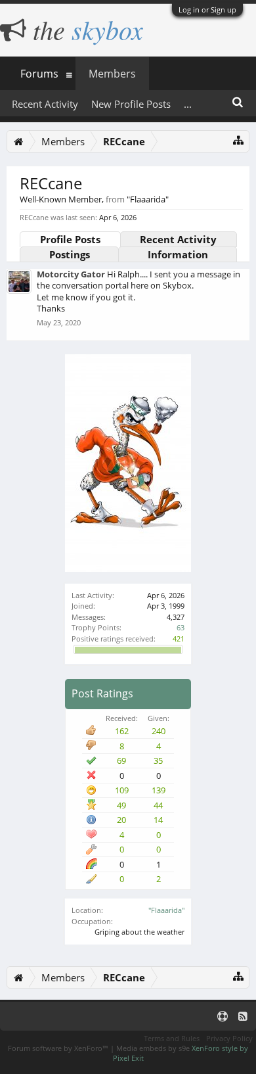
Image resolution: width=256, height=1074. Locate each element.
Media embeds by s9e (153, 1048)
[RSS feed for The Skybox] (243, 1016)
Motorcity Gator (71, 274)
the (84, 29)
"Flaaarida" (166, 910)
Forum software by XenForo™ (59, 1048)
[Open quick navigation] (238, 139)
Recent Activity (178, 239)
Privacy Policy (229, 1038)
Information (178, 254)
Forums (39, 73)
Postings (69, 254)
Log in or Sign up (207, 9)
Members (112, 73)
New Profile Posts (131, 103)
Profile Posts (70, 239)
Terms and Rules (172, 1038)
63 (180, 627)
